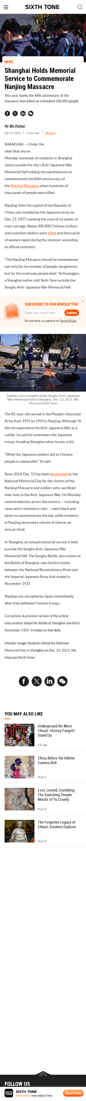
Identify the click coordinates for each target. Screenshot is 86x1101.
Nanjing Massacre (25, 186)
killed (52, 233)
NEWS (9, 61)
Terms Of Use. (68, 320)
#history (51, 132)
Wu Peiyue (17, 125)
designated (59, 474)
